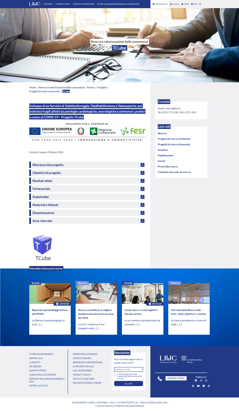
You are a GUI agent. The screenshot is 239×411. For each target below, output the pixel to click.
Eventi (35, 282)
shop (186, 4)
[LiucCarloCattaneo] (198, 385)
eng (195, 4)
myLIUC (176, 4)
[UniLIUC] (196, 380)
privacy (120, 378)
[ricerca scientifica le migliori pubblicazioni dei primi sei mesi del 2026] (96, 293)
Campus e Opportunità (83, 4)
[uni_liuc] (206, 380)
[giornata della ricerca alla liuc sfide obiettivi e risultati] (189, 293)
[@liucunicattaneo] (209, 385)
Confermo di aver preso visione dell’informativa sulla (129, 376)
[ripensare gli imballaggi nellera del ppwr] (50, 293)
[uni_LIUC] (204, 385)
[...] (40, 324)
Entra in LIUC (162, 4)
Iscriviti (128, 383)
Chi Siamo (48, 4)
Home (32, 87)
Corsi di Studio (63, 4)
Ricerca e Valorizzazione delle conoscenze (118, 4)
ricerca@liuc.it (173, 108)
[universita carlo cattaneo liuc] (193, 385)
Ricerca (82, 282)
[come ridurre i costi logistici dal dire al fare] (142, 293)
